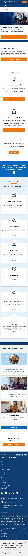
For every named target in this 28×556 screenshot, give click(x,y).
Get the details (15, 99)
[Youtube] (6, 493)
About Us (3, 462)
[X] (10, 493)
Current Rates (5, 467)
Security (3, 482)
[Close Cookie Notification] (26, 542)
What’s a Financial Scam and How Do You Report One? (14, 395)
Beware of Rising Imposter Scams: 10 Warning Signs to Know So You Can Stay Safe (14, 371)
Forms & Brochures (6, 469)
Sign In (25, 1)
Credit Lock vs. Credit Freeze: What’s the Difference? (14, 418)
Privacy (3, 480)
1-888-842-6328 (21, 455)
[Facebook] (2, 493)
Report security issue (14, 444)
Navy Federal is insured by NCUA (14, 498)
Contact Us (4, 472)
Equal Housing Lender (10, 502)
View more (17, 427)
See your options (16, 59)
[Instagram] (13, 493)
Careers (3, 464)
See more (16, 130)
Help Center (4, 475)
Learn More (14, 211)
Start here (15, 153)
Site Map (3, 477)
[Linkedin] (16, 493)
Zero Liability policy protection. (16, 125)
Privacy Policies (17, 553)
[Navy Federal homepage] (9, 2)
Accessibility (4, 488)
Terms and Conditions (21, 535)
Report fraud (16, 37)
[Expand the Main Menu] (1, 1)
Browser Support (5, 485)
